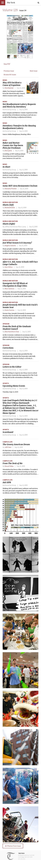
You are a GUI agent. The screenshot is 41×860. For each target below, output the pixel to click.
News (5, 80)
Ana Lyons (8, 150)
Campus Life (8, 442)
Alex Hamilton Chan (12, 331)
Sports (6, 383)
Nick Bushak (9, 88)
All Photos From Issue (13, 846)
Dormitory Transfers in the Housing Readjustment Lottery (19, 126)
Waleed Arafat (10, 207)
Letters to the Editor (12, 367)
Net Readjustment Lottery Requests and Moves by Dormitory (19, 105)
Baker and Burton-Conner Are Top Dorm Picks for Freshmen (13, 145)
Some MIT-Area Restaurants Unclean (20, 186)
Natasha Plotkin (11, 188)
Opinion (6, 324)
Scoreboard (8, 432)
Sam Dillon (9, 267)
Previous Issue (9, 71)
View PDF (7, 64)
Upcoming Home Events (14, 386)
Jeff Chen (8, 447)
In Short (6, 167)
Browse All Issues (10, 74)
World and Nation (10, 202)
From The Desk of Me (12, 463)
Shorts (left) (8, 205)
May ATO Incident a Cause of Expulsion (12, 83)
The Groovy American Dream (16, 444)
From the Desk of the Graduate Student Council (17, 327)
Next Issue (33, 71)
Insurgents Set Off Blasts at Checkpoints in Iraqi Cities (15, 284)
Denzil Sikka (9, 466)
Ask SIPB (7, 482)
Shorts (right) (9, 224)
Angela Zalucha (10, 245)
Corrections (8, 348)
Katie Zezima (9, 310)
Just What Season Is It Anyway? (17, 242)
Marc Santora (9, 289)
